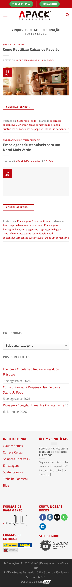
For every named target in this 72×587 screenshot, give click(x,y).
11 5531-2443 (30, 563)
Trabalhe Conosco (15, 478)
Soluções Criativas (15, 458)
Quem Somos (14, 445)
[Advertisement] (36, 290)
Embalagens (10, 140)
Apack (50, 60)
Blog (6, 485)
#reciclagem (10, 225)
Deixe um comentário (57, 129)
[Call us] (64, 517)
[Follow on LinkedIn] (42, 526)
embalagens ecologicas (34, 229)
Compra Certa (12, 452)
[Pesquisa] (67, 15)
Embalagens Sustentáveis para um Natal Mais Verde (31, 147)
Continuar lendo (18, 107)
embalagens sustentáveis (31, 233)
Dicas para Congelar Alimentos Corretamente (33, 405)
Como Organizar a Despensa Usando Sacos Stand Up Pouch (31, 390)
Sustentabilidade (13, 44)
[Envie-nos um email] (57, 517)
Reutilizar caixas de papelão (27, 129)
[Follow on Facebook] (42, 517)
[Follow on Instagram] (50, 517)
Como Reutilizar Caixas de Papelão (31, 49)
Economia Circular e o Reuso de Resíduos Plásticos (31, 372)
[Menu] (5, 15)
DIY (19, 125)
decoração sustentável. (30, 225)
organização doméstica (34, 125)
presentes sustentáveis (30, 238)
